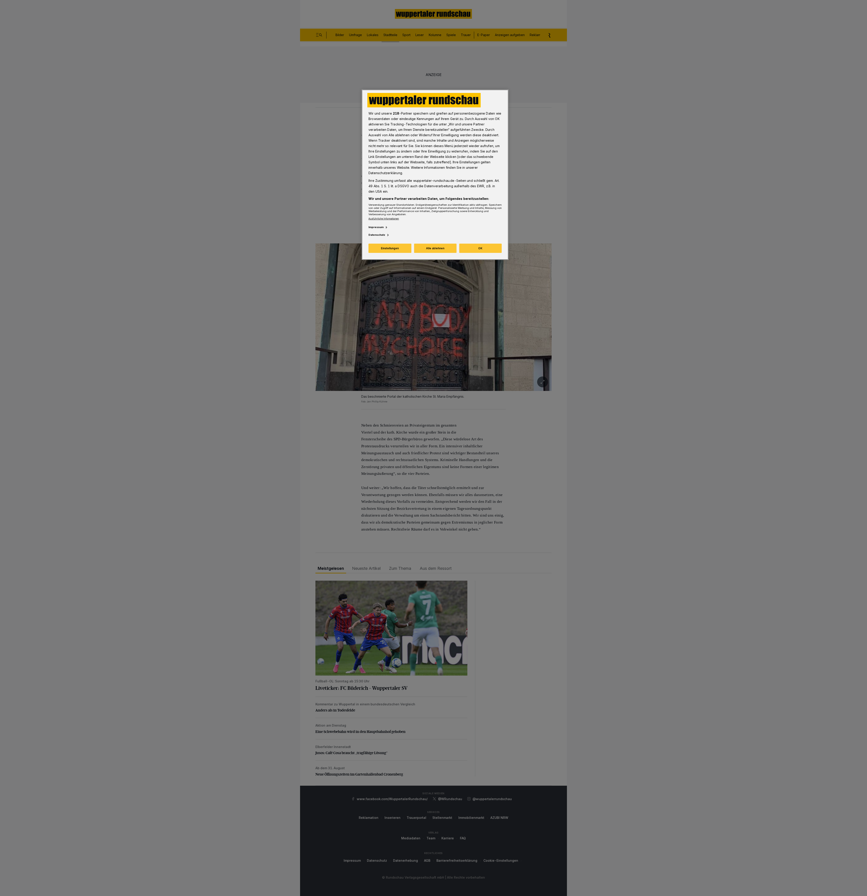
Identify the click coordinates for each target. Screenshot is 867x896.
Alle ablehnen (435, 248)
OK (480, 248)
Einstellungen (390, 248)
